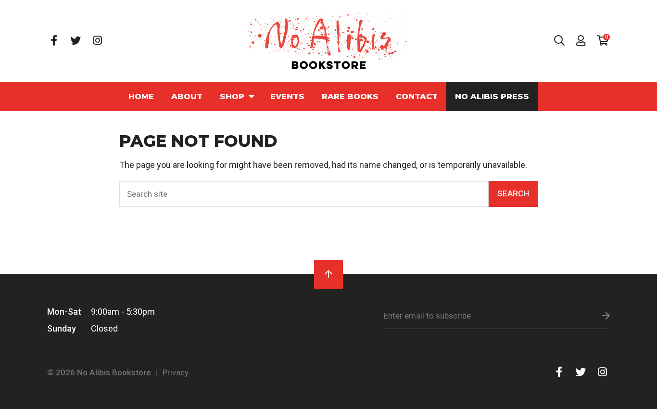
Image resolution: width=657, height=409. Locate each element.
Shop (232, 96)
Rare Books (350, 96)
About (186, 96)
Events (287, 96)
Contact (417, 96)
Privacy (176, 372)
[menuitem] (141, 96)
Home (141, 96)
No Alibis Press (492, 96)
